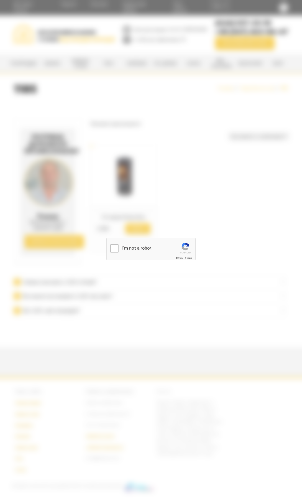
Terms (188, 258)
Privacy (179, 258)
